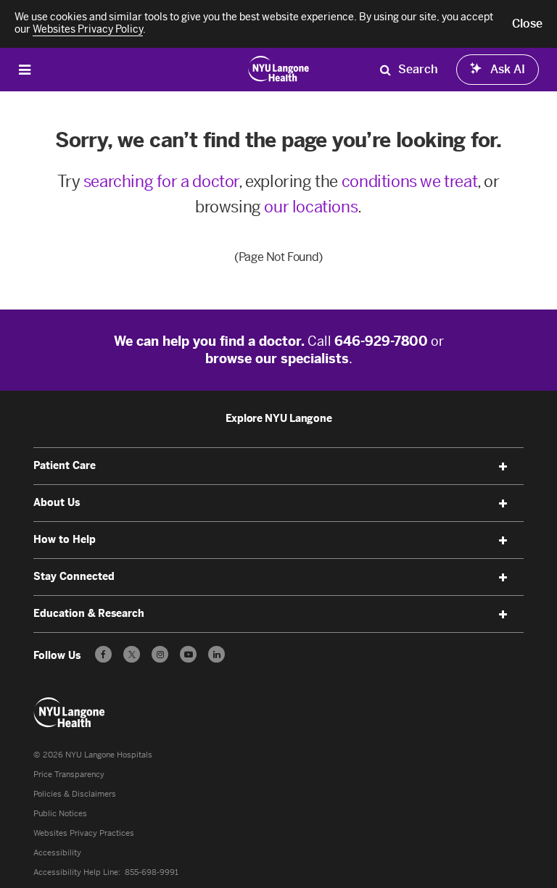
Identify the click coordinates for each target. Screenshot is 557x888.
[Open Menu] (24, 69)
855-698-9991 (151, 872)
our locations (311, 207)
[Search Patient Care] (385, 69)
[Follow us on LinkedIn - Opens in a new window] (216, 654)
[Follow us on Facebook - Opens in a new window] (103, 654)
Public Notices (60, 813)
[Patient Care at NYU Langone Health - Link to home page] (278, 68)
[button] (527, 24)
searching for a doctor (161, 181)
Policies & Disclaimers (74, 794)
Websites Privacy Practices (83, 833)
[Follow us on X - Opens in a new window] (131, 654)
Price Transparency (68, 774)
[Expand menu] (503, 467)
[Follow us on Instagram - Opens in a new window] (160, 654)
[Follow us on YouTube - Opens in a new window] (188, 654)
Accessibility (57, 853)
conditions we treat (409, 181)
